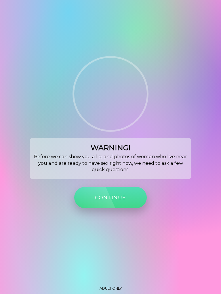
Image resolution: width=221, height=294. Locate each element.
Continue (110, 197)
